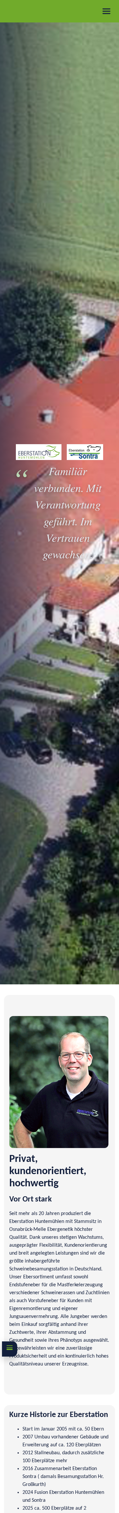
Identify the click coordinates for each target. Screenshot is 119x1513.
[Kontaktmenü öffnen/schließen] (9, 1349)
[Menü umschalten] (106, 11)
